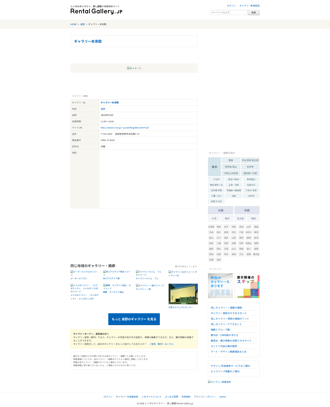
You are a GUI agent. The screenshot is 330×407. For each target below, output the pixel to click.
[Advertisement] (134, 55)
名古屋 (240, 218)
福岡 (253, 218)
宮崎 (234, 254)
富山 (211, 237)
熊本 (226, 254)
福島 (256, 226)
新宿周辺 (251, 179)
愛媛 (256, 248)
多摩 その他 (216, 201)
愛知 (256, 237)
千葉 (241, 232)
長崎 (249, 254)
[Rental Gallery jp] (96, 12)
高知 (211, 254)
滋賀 (226, 243)
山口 (234, 248)
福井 (226, 237)
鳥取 (256, 243)
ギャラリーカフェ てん (148, 278)
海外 (219, 259)
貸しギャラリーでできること (226, 324)
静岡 (249, 237)
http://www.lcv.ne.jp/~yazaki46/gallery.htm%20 (125, 127)
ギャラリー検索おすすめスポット (229, 313)
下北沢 (216, 179)
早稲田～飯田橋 (234, 190)
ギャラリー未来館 (88, 41)
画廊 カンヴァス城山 (114, 291)
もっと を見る (134, 319)
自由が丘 (251, 184)
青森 (219, 226)
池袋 (234, 195)
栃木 (219, 232)
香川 (249, 248)
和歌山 (249, 243)
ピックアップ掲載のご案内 (225, 371)
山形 (249, 226)
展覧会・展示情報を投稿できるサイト (231, 340)
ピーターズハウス (78, 278)
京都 (247, 210)
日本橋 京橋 (216, 190)
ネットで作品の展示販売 (224, 346)
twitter (222, 396)
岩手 (226, 226)
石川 (219, 237)
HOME (73, 24)
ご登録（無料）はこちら (161, 344)
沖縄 (211, 259)
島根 (211, 248)
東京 (214, 167)
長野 (82, 24)
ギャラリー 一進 (143, 288)
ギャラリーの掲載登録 (127, 396)
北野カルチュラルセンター (180, 307)
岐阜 (211, 243)
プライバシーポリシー (205, 396)
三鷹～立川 (216, 195)
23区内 (251, 195)
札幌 (214, 218)
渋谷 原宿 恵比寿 (250, 160)
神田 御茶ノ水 (216, 184)
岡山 (219, 248)
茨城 (211, 232)
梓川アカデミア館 (111, 278)
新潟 (256, 232)
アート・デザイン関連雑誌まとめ (229, 351)
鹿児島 (256, 254)
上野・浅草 (234, 184)
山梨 (234, 237)
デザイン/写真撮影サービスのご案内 (230, 366)
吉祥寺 (250, 166)
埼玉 (234, 232)
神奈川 (249, 232)
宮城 (241, 226)
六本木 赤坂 (251, 190)
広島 (226, 248)
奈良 (241, 243)
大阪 (220, 210)
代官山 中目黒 (231, 173)
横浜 (227, 218)
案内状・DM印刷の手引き (224, 335)
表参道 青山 (231, 166)
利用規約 (186, 396)
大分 (241, 254)
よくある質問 (171, 396)
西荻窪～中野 (250, 173)
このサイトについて (151, 396)
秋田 (234, 226)
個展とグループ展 (220, 329)
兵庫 (234, 243)
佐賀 (219, 254)
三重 (219, 243)
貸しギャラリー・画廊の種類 (226, 307)
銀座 (231, 160)
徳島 (241, 248)
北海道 (211, 226)
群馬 (226, 232)
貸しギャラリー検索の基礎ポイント (230, 318)
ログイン (231, 5)
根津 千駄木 (233, 179)
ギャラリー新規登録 (249, 5)
